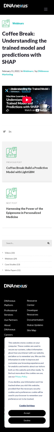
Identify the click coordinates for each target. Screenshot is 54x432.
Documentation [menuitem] (35, 320)
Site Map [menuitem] (31, 330)
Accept (27, 413)
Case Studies (12, 264)
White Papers (12, 270)
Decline (27, 420)
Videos (10, 253)
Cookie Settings (27, 405)
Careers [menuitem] (8, 335)
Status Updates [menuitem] (35, 325)
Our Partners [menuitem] (10, 320)
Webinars (11, 258)
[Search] (48, 243)
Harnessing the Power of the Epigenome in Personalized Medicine (24, 213)
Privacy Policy (21, 376)
